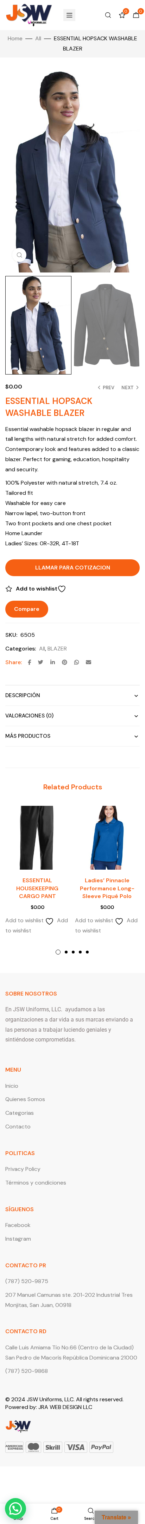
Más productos (27, 736)
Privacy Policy (22, 1169)
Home (15, 38)
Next (127, 388)
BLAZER (57, 648)
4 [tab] (80, 952)
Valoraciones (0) (29, 715)
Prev (108, 388)
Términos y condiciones (35, 1182)
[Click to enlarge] (19, 255)
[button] (15, 1508)
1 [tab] (58, 952)
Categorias (19, 1113)
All (38, 38)
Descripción (22, 695)
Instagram (18, 1238)
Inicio (11, 1086)
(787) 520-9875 (26, 1281)
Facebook (18, 1225)
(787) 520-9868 (26, 1371)
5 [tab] (87, 952)
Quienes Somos (25, 1099)
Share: (13, 662)
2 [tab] (66, 952)
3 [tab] (73, 952)
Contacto (18, 1126)
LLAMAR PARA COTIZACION (72, 567)
